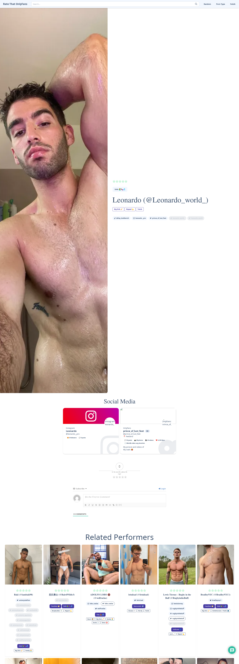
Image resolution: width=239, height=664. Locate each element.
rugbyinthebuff (178, 609)
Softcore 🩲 (177, 629)
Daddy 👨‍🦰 (28, 650)
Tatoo (224, 18)
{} (117, 505)
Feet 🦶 (210, 10)
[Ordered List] (99, 505)
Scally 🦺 (225, 10)
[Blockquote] (106, 505)
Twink (194, 25)
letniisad (140, 600)
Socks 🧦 (210, 14)
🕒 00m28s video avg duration (134, 443)
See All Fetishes (198, 29)
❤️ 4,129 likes (160, 440)
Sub (193, 18)
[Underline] (92, 505)
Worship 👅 (226, 25)
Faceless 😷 (55, 606)
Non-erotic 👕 (139, 606)
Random (207, 4)
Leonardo (71, 430)
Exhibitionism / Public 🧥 (220, 611)
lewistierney (178, 604)
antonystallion (24, 600)
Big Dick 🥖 (118, 209)
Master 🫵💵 (197, 10)
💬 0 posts (82, 438)
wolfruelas (101, 609)
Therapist (195, 21)
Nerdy (140, 611)
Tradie (224, 21)
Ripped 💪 (130, 209)
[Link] (113, 505)
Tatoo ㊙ (105, 622)
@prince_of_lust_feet (131, 434)
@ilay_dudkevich (122, 218)
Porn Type (220, 4)
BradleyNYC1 (216, 600)
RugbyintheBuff (178, 618)
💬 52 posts (128, 440)
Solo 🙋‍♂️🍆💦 (120, 189)
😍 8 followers (72, 438)
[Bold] (85, 505)
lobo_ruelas (94, 604)
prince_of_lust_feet (159, 218)
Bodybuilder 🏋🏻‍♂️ (57, 611)
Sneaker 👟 (196, 14)
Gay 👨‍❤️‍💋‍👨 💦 (100, 614)
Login (163, 488)
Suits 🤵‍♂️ (210, 18)
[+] (120, 505)
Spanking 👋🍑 (228, 14)
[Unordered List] (103, 505)
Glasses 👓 (131, 611)
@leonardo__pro (72, 434)
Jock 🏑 (172, 634)
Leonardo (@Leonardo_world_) (160, 200)
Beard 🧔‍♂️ (90, 619)
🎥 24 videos (149, 440)
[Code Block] (110, 505)
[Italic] (89, 505)
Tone (209, 21)
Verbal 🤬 (211, 25)
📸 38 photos (138, 440)
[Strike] (96, 505)
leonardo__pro (140, 218)
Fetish (232, 4)
